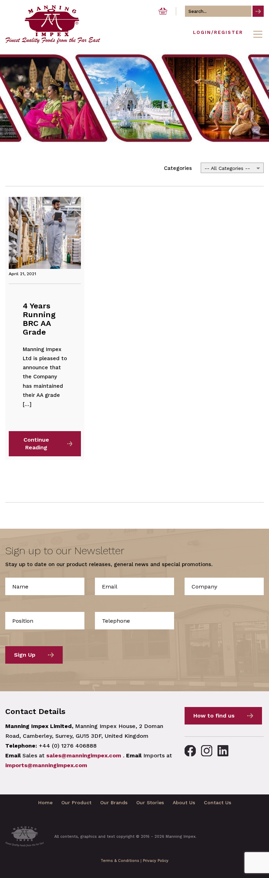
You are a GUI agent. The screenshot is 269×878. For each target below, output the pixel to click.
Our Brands (113, 802)
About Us (184, 802)
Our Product (76, 802)
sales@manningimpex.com (83, 755)
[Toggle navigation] (258, 34)
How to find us (214, 715)
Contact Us (217, 802)
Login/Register (218, 32)
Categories (178, 168)
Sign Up (24, 654)
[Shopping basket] (163, 11)
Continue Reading (36, 443)
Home (45, 802)
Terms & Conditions (120, 860)
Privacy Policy (155, 860)
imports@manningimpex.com (46, 765)
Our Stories (150, 802)
